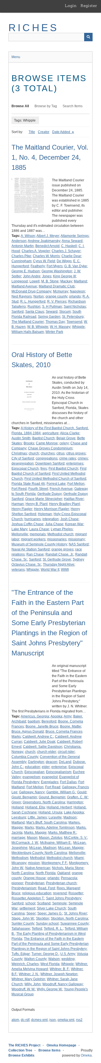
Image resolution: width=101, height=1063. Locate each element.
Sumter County (23, 923)
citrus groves (76, 453)
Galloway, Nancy (32, 792)
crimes (83, 458)
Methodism (20, 858)
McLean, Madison (42, 848)
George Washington (57, 271)
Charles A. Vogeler (36, 251)
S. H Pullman (52, 306)
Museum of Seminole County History (39, 544)
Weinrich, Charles (25, 964)
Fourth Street (38, 489)
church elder (46, 752)
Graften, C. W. (77, 797)
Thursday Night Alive (58, 564)
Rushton (33, 306)
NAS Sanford (79, 544)
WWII (65, 569)
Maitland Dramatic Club (57, 286)
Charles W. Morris (46, 256)
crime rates (67, 458)
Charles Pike (21, 256)
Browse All (20, 106)
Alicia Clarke (69, 433)
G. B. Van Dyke (75, 266)
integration (50, 519)
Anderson (19, 241)
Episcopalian (34, 772)
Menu (16, 57)
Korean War (74, 524)
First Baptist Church (63, 468)
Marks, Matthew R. (62, 833)
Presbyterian (34, 883)
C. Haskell (69, 246)
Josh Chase (69, 519)
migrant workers (33, 539)
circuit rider (66, 752)
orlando (75, 296)
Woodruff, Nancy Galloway (62, 984)
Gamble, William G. (60, 792)
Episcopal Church (25, 468)
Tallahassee (21, 929)
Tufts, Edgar (21, 954)
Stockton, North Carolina (69, 918)
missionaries (56, 539)
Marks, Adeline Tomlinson (55, 827)
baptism (34, 721)
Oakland (63, 873)
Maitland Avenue (24, 286)
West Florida (49, 964)
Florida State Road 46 (28, 484)
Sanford (18, 312)
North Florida (46, 873)
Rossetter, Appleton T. (28, 898)
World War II (50, 569)
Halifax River (74, 499)
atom (15, 1020)
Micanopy (19, 863)
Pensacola (69, 878)
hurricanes (32, 519)
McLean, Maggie (71, 848)
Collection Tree (20, 1050)
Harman (18, 504)
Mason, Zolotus (50, 838)
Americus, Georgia (35, 716)
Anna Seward (72, 241)
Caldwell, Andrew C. (37, 737)
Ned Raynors (22, 296)
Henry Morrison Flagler (51, 509)
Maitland (80, 281)
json (52, 1020)
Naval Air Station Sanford (31, 549)
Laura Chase (39, 529)
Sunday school (47, 923)
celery (64, 443)
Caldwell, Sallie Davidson (42, 747)
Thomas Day (55, 322)
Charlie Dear (71, 256)
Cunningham (21, 261)
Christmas (19, 453)
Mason (32, 838)
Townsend (74, 322)
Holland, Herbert (59, 807)
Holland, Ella (35, 807)
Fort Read (52, 787)
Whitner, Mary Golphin (28, 979)
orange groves (62, 549)
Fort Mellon (75, 484)
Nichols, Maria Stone (68, 868)
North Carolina (23, 873)
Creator (43, 132)
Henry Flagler (22, 509)
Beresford (49, 721)
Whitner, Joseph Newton (58, 974)
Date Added (61, 132)
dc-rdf (25, 1020)
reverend (60, 893)
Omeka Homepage (61, 1045)
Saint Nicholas (75, 306)
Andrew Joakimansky (44, 241)
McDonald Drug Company (31, 291)
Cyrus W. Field (44, 261)
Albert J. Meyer (47, 236)
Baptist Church (43, 438)
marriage (18, 838)
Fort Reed (19, 489)
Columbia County (25, 757)
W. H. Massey (60, 327)
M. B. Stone (50, 281)
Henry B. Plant (36, 504)
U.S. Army (67, 954)
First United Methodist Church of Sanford (55, 479)
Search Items (72, 106)
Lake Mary (19, 529)
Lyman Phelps (62, 529)
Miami (79, 858)
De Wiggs (64, 261)
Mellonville (20, 534)
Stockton (42, 918)
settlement (27, 908)
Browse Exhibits (21, 1055)
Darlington (36, 762)
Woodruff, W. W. (23, 989)
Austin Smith (21, 438)
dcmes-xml (39, 1020)
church (34, 453)
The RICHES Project (24, 1045)
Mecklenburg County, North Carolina (39, 853)
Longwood (20, 281)
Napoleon (77, 291)
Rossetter (75, 893)
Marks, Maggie (35, 833)
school (30, 903)
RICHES (33, 27)
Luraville (55, 817)
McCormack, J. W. (25, 843)
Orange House (34, 878)
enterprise (59, 767)
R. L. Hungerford (32, 301)
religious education (36, 893)
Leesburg (19, 817)
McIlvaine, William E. (56, 843)
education (32, 767)
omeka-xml (66, 1020)
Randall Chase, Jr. (59, 554)
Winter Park (54, 332)
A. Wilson (28, 236)
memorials (38, 534)
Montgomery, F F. (54, 863)
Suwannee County (74, 923)
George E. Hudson (26, 271)
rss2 (79, 1020)
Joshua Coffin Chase (27, 524)
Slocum (65, 312)
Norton (38, 296)
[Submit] (88, 37)
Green (16, 802)
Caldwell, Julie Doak (39, 742)
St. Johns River (75, 913)
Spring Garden (49, 317)
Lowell (34, 281)
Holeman (45, 514)
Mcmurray (60, 291)
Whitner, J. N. (29, 974)
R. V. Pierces (56, 301)
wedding (68, 959)
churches (48, 453)
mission (34, 863)
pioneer (17, 883)
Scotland (43, 903)
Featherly (38, 266)
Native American (37, 868)
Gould (81, 792)
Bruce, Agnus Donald (28, 731)
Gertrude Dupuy (49, 494)
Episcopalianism (58, 772)
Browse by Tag (46, 106)
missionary (76, 539)
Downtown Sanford (50, 463)
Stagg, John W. (23, 918)
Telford (37, 929)
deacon (51, 762)
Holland (18, 807)
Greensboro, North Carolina (44, 802)
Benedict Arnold (47, 246)
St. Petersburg (73, 317)
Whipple (78, 327)
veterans (18, 569)
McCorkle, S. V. (75, 838)
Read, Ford (46, 888)
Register (89, 5)
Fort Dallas (68, 782)
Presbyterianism (24, 888)
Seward (52, 312)
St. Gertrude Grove (57, 559)
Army (68, 716)
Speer (31, 913)
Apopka (56, 716)
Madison (70, 817)
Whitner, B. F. (59, 969)
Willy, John (32, 984)
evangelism (31, 777)
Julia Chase (54, 524)
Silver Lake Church (51, 908)
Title (32, 132)
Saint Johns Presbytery (63, 898)
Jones (46, 276)
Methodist (37, 858)
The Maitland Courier (28, 322)
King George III (64, 276)
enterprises (74, 463)
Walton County (35, 959)
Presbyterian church (61, 883)
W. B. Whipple (37, 327)
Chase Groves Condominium (50, 448)
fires (43, 468)
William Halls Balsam (28, 332)
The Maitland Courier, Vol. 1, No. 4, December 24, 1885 (50, 157)
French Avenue (61, 489)
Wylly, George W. (49, 989)
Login (71, 5)
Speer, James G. (49, 913)
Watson (54, 959)
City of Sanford (23, 458)
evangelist (50, 777)
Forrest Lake (56, 484)
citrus (60, 453)
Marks (29, 827)
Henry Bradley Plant (64, 504)
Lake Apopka (74, 812)
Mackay (66, 281)
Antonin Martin (23, 246)
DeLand (65, 762)
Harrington (75, 802)
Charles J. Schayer (66, 251)
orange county (56, 296)
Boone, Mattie (70, 726)
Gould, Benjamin (24, 797)
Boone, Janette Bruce (42, 726)
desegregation (23, 463)
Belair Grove (65, 438)
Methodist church (60, 534)
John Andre (31, 276)
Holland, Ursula (50, 812)
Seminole (59, 903)
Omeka (86, 1055)
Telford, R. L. (53, 929)
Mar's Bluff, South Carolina (46, 822)
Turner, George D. (45, 954)
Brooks (29, 443)
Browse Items (49, 1050)
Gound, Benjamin (52, 797)
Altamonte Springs (75, 236)
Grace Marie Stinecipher (43, 499)
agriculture (50, 433)
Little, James (37, 817)
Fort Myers (55, 266)
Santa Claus (34, 312)
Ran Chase (35, 554)
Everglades (49, 782)
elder (46, 767)
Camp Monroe (47, 443)
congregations (47, 458)
